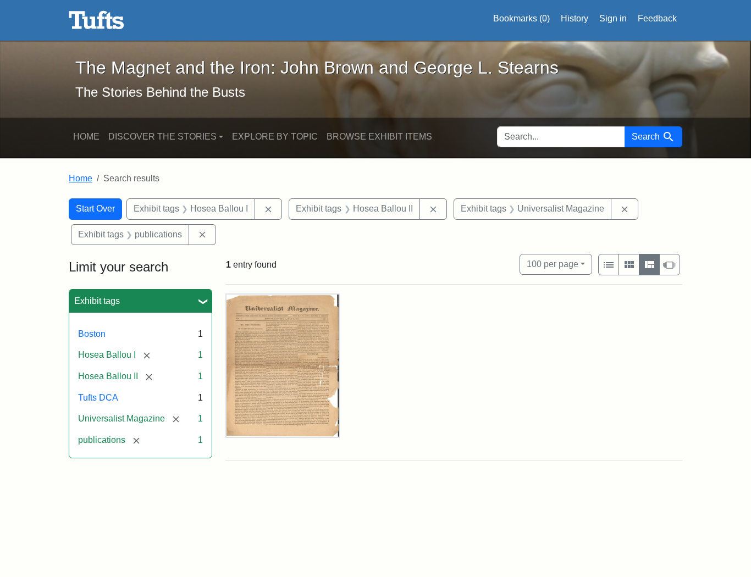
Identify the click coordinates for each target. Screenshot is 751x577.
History (574, 18)
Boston (92, 334)
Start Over (95, 208)
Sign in (613, 18)
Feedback (657, 18)
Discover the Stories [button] (162, 136)
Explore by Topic (275, 136)
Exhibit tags (97, 301)
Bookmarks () (521, 18)
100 (552, 264)
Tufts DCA (98, 397)
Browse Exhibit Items (379, 136)
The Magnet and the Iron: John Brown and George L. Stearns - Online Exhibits (96, 20)
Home (86, 136)
